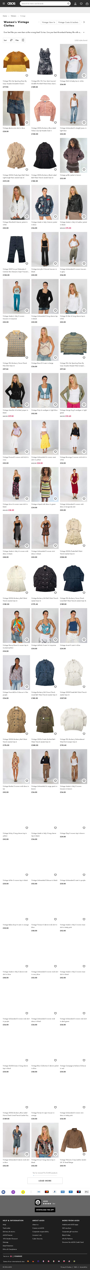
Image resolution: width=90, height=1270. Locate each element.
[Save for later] (27, 75)
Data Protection (8, 1246)
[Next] (84, 22)
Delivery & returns (9, 1232)
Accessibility (83, 1267)
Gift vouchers (66, 1228)
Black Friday (66, 1235)
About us (35, 1224)
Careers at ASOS (38, 1228)
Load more (45, 1180)
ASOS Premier (8, 1235)
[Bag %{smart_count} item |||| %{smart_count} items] (87, 3)
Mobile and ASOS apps (70, 1224)
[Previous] (39, 22)
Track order (6, 1228)
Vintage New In (48, 22)
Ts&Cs (75, 1267)
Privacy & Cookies (66, 1267)
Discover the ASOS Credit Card (73, 1242)
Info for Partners (67, 1239)
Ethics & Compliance (10, 1249)
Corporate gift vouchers (70, 1232)
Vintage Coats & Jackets (68, 22)
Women (13, 16)
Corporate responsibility (40, 1232)
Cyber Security (37, 1239)
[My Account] (75, 3)
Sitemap (5, 1242)
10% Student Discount (10, 1239)
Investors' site (36, 1235)
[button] (28, 1261)
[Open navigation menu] (4, 3)
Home (5, 16)
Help (4, 1224)
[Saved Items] (81, 3)
